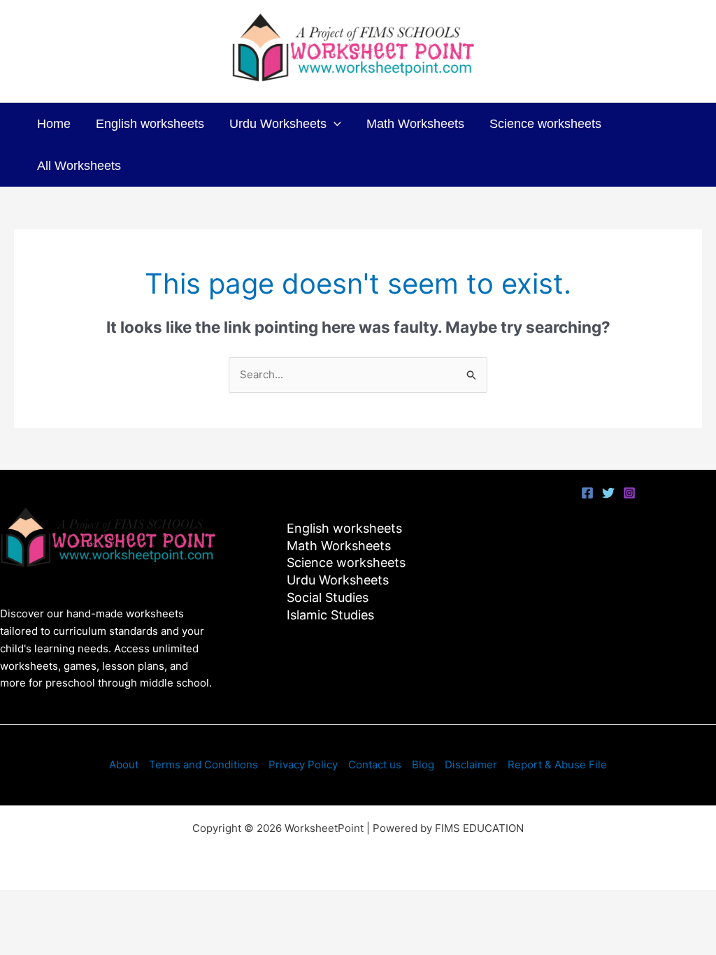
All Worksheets (79, 166)
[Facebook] (587, 493)
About (123, 764)
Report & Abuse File (557, 764)
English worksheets (150, 124)
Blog (423, 764)
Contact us (374, 764)
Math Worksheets (415, 124)
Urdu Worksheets (278, 124)
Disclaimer (471, 764)
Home (54, 124)
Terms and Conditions (203, 764)
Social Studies (327, 597)
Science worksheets (545, 124)
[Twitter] (608, 493)
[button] (334, 124)
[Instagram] (629, 493)
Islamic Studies (330, 615)
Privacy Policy (303, 764)
